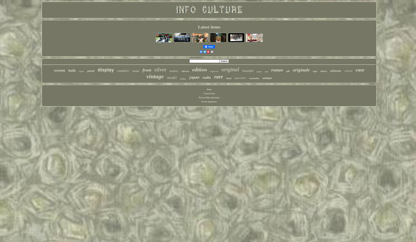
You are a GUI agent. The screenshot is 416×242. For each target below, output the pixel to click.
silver (160, 69)
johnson (336, 70)
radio (207, 78)
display (106, 69)
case (360, 69)
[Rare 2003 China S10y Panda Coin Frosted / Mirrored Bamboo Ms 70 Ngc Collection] (254, 42)
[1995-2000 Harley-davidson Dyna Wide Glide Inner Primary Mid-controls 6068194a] (164, 42)
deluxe (323, 71)
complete (123, 70)
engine (81, 71)
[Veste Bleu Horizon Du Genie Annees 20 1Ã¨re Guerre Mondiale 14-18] (182, 42)
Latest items (209, 27)
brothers (174, 71)
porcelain (240, 78)
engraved (214, 71)
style (266, 72)
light (315, 71)
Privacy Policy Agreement (209, 97)
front (147, 70)
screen (59, 70)
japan (194, 78)
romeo (277, 69)
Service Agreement (209, 102)
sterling (183, 79)
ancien (259, 72)
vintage (155, 76)
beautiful (247, 70)
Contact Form (209, 93)
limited (135, 71)
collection (185, 71)
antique (267, 78)
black (229, 78)
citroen (348, 70)
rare (218, 77)
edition (199, 69)
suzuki (172, 77)
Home (209, 89)
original (230, 69)
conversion (254, 78)
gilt (288, 71)
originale (301, 70)
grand (90, 70)
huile (72, 70)
